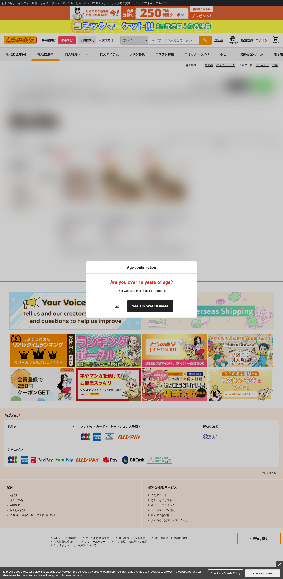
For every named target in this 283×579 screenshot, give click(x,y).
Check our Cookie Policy (225, 573)
